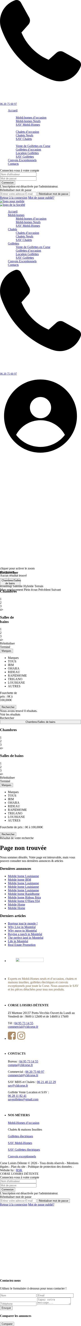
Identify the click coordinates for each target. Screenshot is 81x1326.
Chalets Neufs (24, 135)
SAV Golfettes (25, 156)
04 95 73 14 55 (23, 1023)
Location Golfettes (27, 153)
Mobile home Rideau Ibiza (24, 897)
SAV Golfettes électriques (24, 1149)
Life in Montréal (18, 941)
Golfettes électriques (20, 1136)
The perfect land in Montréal (25, 937)
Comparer (7, 1323)
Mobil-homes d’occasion (31, 117)
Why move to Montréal (22, 930)
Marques (6, 650)
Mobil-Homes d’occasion (23, 1122)
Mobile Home (16, 904)
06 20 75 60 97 (8, 103)
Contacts (13, 163)
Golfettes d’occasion (28, 149)
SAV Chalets (24, 139)
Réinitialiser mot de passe (53, 193)
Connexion (8, 182)
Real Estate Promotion (22, 944)
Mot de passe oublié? (41, 197)
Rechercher (8, 834)
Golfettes (13, 243)
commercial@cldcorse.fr (23, 1026)
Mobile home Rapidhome (24, 894)
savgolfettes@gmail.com (23, 1099)
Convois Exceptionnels (22, 160)
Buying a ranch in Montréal (25, 934)
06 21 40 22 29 (46, 1082)
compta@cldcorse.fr (20, 1065)
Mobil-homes (16, 215)
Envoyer (6, 1307)
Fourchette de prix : (12, 827)
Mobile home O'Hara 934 (24, 901)
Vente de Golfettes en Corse (33, 146)
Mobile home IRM (19, 879)
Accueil (12, 110)
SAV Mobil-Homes (28, 124)
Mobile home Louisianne (23, 876)
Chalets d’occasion (27, 131)
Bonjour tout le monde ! (23, 923)
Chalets (12, 229)
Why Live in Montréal (22, 927)
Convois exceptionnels (22, 1156)
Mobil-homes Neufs (28, 121)
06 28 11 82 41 (17, 1095)
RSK (19, 1170)
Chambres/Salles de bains (11, 582)
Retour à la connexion (13, 197)
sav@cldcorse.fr (18, 1085)
